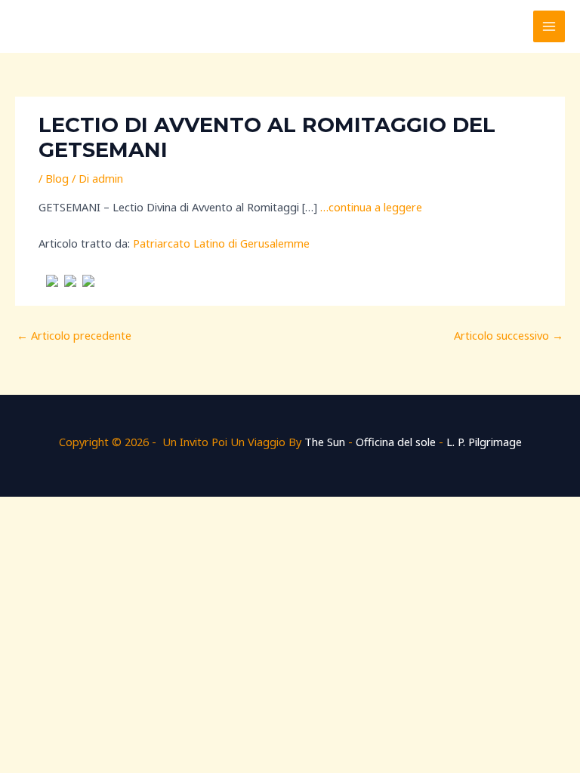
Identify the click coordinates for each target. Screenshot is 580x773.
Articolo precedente (74, 335)
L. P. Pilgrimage (484, 441)
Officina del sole (396, 441)
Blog (57, 178)
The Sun (324, 441)
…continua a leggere (371, 206)
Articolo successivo (508, 335)
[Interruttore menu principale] (549, 26)
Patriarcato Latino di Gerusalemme (221, 243)
